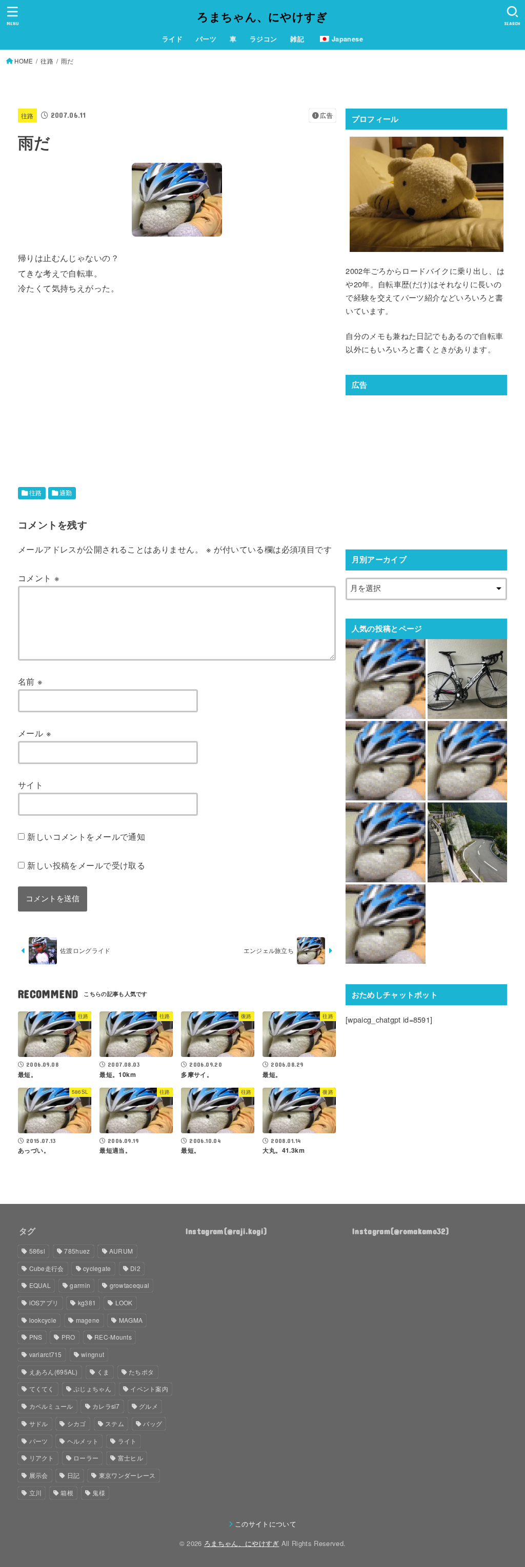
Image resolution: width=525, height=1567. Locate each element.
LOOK (124, 1302)
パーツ (206, 39)
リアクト (41, 1457)
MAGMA (131, 1320)
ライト (127, 1440)
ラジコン (263, 39)
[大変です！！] (385, 678)
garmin (80, 1285)
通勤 (65, 492)
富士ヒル (130, 1457)
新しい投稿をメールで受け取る (86, 865)
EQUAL (40, 1285)
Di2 (135, 1268)
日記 (73, 1475)
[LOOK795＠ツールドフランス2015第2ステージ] (385, 924)
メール (34, 733)
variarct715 (45, 1354)
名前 (30, 681)
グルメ (148, 1406)
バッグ (152, 1423)
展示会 (38, 1475)
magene (88, 1320)
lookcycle (43, 1320)
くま (103, 1371)
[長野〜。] (385, 760)
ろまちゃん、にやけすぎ (262, 16)
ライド (172, 39)
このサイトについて (265, 1524)
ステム (114, 1423)
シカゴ (76, 1423)
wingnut (92, 1354)
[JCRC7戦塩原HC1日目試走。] (467, 842)
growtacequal (130, 1285)
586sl (37, 1250)
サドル (38, 1423)
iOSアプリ (44, 1302)
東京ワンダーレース (127, 1475)
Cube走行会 (46, 1268)
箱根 (66, 1492)
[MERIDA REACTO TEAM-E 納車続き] (467, 678)
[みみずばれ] (385, 842)
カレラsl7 (106, 1406)
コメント (38, 577)
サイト (30, 784)
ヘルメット (83, 1440)
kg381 (87, 1302)
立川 (35, 1492)
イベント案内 (149, 1388)
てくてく (41, 1388)
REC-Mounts (113, 1336)
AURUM (121, 1250)
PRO (68, 1336)
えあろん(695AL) (53, 1371)
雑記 (297, 39)
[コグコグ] (467, 760)
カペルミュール (51, 1406)
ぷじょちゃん (92, 1388)
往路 (27, 115)
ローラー (85, 1457)
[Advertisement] (104, 381)
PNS (36, 1336)
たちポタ (141, 1371)
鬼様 (98, 1492)
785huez (77, 1250)
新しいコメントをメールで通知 (86, 836)
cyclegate (97, 1268)
